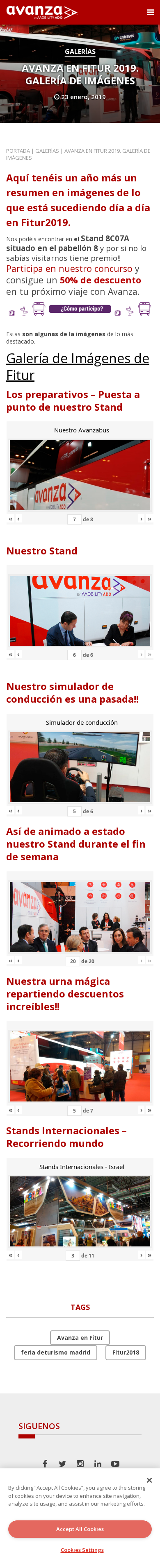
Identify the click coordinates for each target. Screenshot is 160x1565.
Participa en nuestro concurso (69, 268)
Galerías (80, 51)
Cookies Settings (82, 1550)
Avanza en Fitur (80, 1337)
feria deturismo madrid (55, 1352)
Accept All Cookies (80, 1529)
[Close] (149, 1480)
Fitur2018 (125, 1352)
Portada (18, 150)
